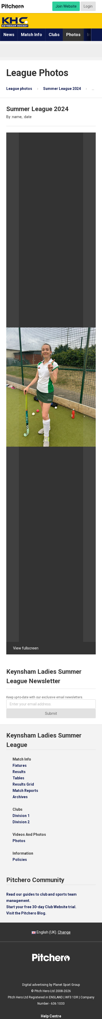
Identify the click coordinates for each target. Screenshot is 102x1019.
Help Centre (51, 1016)
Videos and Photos (29, 834)
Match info (31, 34)
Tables (18, 778)
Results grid (23, 784)
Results (19, 772)
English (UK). (53, 932)
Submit (51, 713)
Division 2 (21, 822)
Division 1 (21, 816)
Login (88, 6)
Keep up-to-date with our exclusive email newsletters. (44, 697)
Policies (20, 859)
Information (23, 853)
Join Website (66, 6)
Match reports (25, 790)
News (8, 34)
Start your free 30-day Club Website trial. (41, 907)
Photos (73, 34)
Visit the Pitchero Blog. (26, 913)
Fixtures (20, 765)
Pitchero (13, 6)
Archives (20, 797)
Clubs (54, 34)
